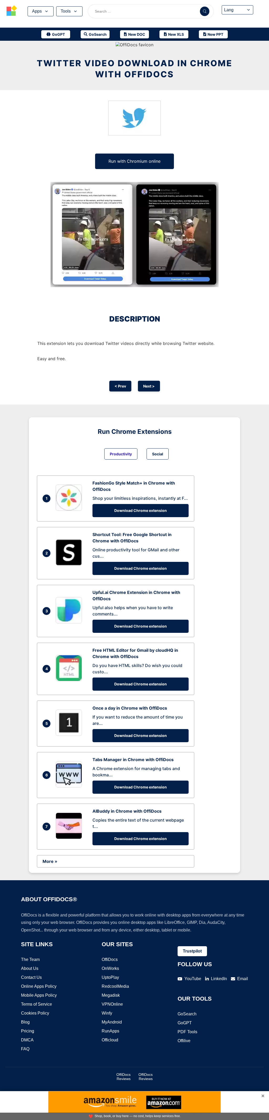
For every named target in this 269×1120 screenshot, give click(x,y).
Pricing (27, 1031)
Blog (25, 1022)
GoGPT (185, 1023)
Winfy (107, 1013)
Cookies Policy (35, 1013)
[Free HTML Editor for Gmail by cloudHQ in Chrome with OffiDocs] (70, 679)
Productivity (121, 454)
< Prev (120, 386)
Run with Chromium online (134, 161)
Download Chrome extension (140, 510)
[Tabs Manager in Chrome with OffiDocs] (70, 785)
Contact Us (31, 977)
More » (50, 861)
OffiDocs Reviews (123, 1076)
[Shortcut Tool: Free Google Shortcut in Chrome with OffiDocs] (70, 564)
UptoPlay (110, 977)
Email (242, 978)
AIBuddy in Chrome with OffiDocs (127, 811)
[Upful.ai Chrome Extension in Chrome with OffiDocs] (70, 621)
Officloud (110, 1040)
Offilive (184, 1040)
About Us (29, 968)
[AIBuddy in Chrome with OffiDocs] (70, 837)
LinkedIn (219, 978)
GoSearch (187, 1014)
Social (157, 454)
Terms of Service (36, 1004)
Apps (37, 11)
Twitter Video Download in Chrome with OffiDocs (134, 68)
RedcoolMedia (115, 986)
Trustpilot (192, 951)
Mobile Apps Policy (39, 995)
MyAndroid (112, 1022)
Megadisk (111, 995)
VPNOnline (112, 1004)
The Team (30, 959)
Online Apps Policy (38, 986)
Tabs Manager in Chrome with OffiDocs (133, 759)
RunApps (110, 1031)
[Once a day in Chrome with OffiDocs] (70, 734)
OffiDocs (110, 959)
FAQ (25, 1049)
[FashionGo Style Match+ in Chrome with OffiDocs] (70, 509)
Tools (66, 11)
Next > (149, 386)
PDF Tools (187, 1032)
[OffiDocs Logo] (12, 11)
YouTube (192, 978)
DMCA (27, 1040)
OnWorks (110, 968)
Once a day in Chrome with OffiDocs (129, 708)
